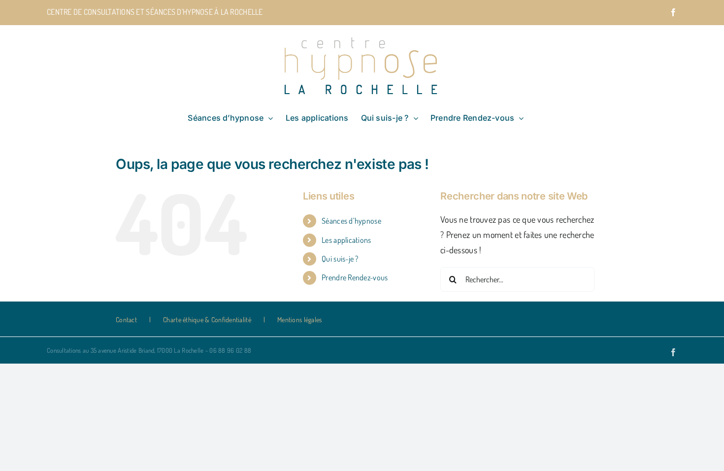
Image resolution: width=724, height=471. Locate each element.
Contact (126, 319)
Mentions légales (299, 319)
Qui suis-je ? (340, 259)
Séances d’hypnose (351, 221)
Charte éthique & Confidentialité (207, 319)
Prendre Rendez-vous (355, 277)
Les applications (346, 240)
